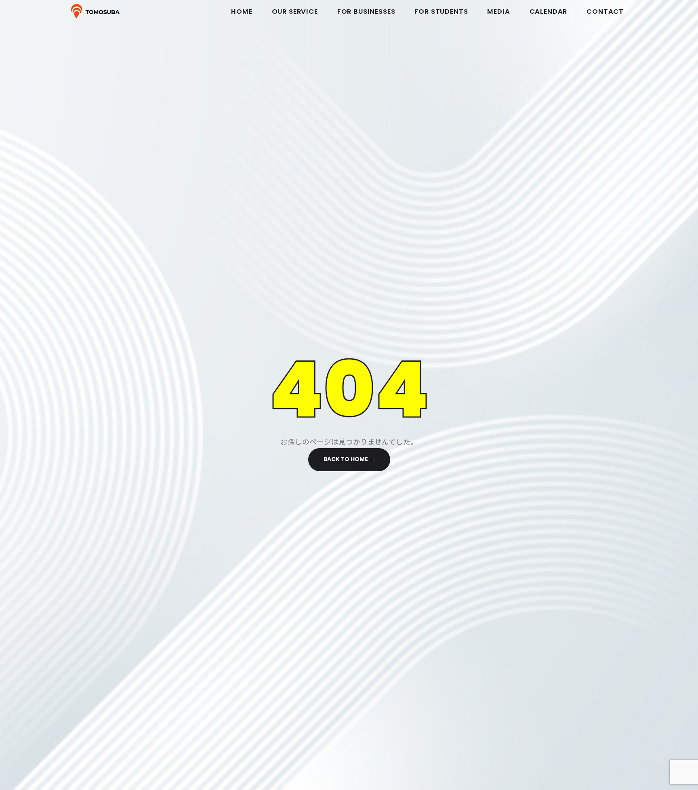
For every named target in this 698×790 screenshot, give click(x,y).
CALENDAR (549, 11)
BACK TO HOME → (349, 459)
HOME (241, 11)
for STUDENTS (441, 11)
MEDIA (498, 11)
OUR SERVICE (295, 11)
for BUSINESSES (366, 11)
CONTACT (605, 11)
